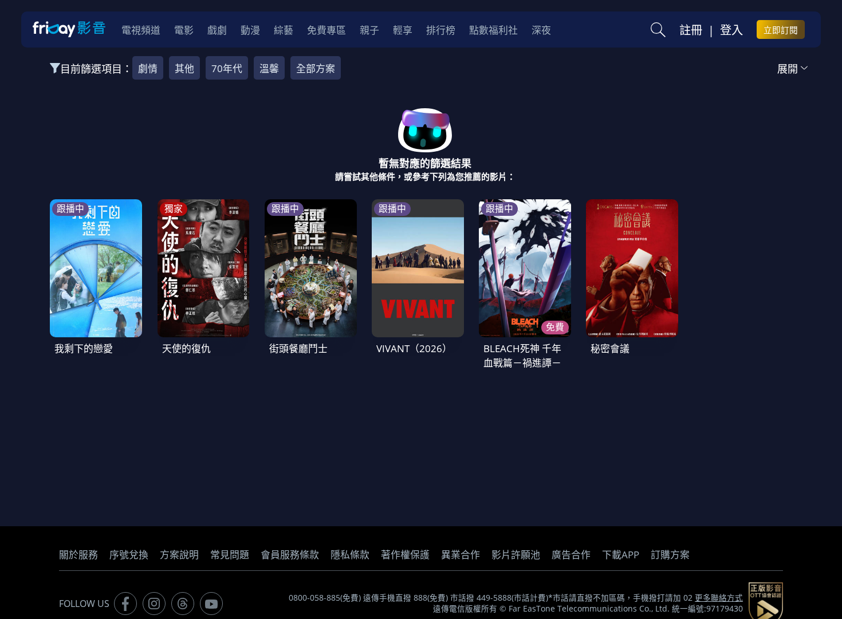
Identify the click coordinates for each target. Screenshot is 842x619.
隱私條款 (349, 554)
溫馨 (269, 68)
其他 (184, 68)
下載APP (620, 554)
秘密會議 (610, 348)
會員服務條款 (290, 554)
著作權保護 (405, 554)
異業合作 (460, 554)
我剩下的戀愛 (83, 348)
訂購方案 (670, 554)
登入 (731, 30)
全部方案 (315, 68)
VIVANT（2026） (414, 348)
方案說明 (179, 554)
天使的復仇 (186, 348)
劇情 (148, 68)
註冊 (690, 30)
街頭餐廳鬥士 (298, 348)
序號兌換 (128, 554)
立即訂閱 (781, 30)
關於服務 (78, 554)
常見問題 (229, 554)
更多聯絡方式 (719, 598)
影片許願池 (515, 554)
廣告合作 (571, 554)
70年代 (226, 68)
